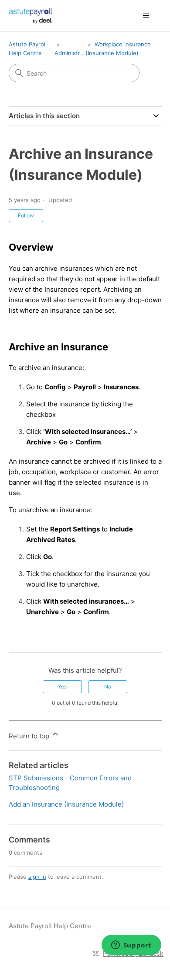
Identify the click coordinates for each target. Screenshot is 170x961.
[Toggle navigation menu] (146, 16)
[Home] (31, 15)
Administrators (74, 52)
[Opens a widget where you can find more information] (131, 946)
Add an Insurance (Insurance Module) (66, 804)
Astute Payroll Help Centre (50, 926)
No (107, 686)
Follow (26, 215)
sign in (37, 876)
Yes (62, 686)
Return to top (30, 736)
